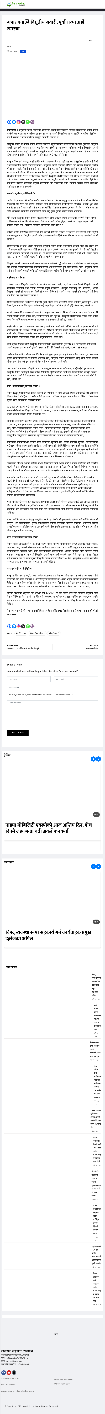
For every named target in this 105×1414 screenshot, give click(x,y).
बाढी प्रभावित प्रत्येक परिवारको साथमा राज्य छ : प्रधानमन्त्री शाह (97, 1017)
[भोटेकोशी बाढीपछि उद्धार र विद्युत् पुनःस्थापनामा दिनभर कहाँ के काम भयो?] (47, 1173)
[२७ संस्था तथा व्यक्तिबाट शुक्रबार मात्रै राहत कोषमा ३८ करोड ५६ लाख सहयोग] (48, 1068)
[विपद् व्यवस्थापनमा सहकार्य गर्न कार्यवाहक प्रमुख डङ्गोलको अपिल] (47, 976)
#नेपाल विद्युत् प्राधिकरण (37, 633)
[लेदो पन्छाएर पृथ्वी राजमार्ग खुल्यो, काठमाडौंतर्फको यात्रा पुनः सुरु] (46, 1044)
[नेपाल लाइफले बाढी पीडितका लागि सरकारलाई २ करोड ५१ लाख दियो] (47, 1275)
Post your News (8, 1384)
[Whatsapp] (28, 122)
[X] (23, 122)
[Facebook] (9, 122)
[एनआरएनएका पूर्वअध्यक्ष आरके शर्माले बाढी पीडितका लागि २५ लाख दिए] (46, 1112)
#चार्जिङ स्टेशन (21, 633)
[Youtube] (9, 1372)
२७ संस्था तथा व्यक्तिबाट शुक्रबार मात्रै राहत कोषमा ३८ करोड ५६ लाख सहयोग (97, 1082)
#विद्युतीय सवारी (54, 633)
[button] (55, 1339)
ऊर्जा (23, 51)
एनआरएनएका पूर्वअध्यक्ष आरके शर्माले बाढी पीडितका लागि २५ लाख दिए (96, 1119)
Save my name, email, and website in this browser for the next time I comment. (41, 694)
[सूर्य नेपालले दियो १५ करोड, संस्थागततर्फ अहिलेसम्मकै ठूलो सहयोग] (47, 1248)
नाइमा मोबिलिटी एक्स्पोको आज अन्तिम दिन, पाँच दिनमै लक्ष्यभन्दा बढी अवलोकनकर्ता (49, 828)
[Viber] (32, 122)
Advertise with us (10, 1379)
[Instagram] (19, 122)
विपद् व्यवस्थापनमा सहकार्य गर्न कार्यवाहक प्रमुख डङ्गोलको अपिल (48, 935)
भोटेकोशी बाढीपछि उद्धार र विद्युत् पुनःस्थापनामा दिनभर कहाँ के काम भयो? (96, 1183)
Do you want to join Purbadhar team (17, 1391)
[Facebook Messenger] (14, 122)
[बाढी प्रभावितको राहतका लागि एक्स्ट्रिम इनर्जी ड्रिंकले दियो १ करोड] (47, 1207)
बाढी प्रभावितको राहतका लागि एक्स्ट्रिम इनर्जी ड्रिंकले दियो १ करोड (97, 1219)
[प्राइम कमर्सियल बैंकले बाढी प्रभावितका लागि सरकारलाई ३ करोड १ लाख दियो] (47, 1139)
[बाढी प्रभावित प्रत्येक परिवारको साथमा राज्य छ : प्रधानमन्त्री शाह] (48, 1007)
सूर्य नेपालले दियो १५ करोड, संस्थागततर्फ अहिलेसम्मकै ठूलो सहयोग (96, 1255)
